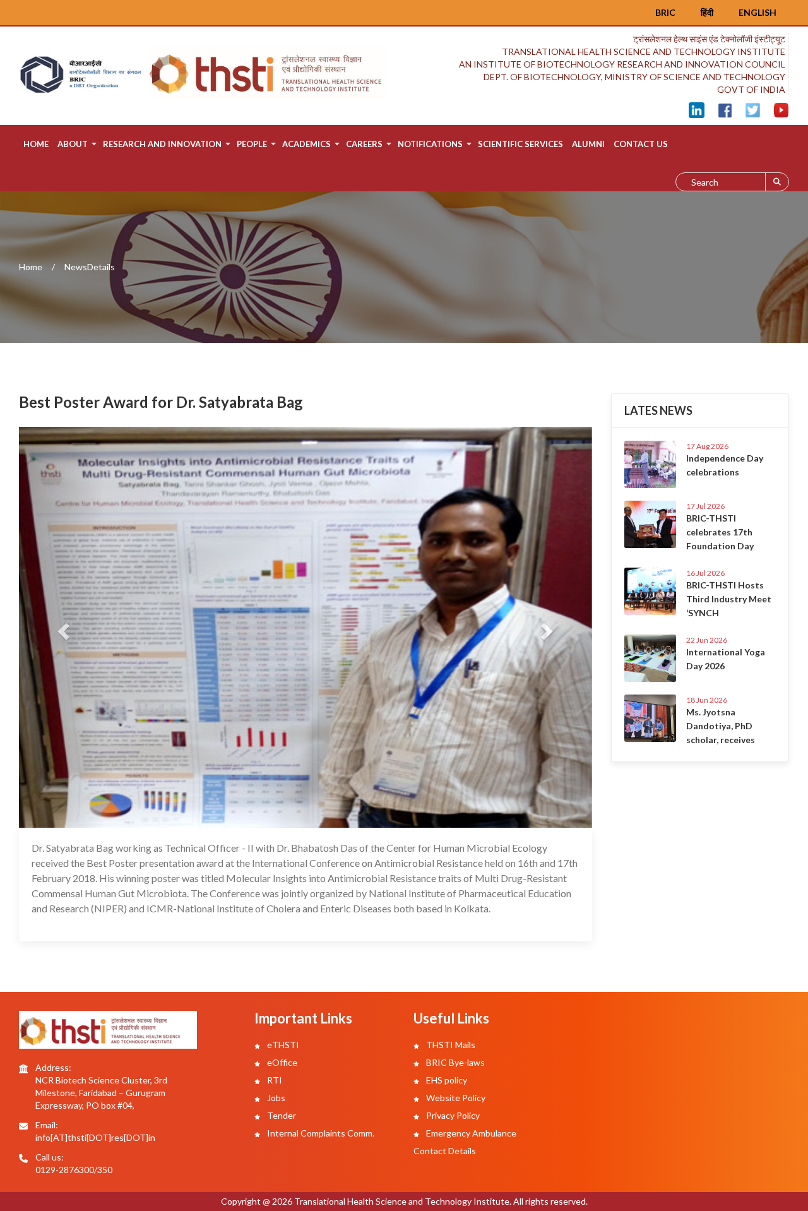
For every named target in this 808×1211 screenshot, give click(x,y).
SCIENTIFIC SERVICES (520, 144)
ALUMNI (588, 144)
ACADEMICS (306, 144)
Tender (280, 1115)
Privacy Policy (452, 1115)
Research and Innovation (162, 144)
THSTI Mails (449, 1044)
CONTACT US (641, 144)
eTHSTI (282, 1044)
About (72, 144)
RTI (273, 1080)
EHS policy (445, 1080)
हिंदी (707, 12)
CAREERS (364, 144)
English (757, 12)
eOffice (281, 1062)
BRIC (665, 12)
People (252, 144)
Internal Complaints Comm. (319, 1133)
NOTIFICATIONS (430, 144)
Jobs (275, 1097)
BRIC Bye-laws (454, 1062)
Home (36, 144)
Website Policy (454, 1097)
